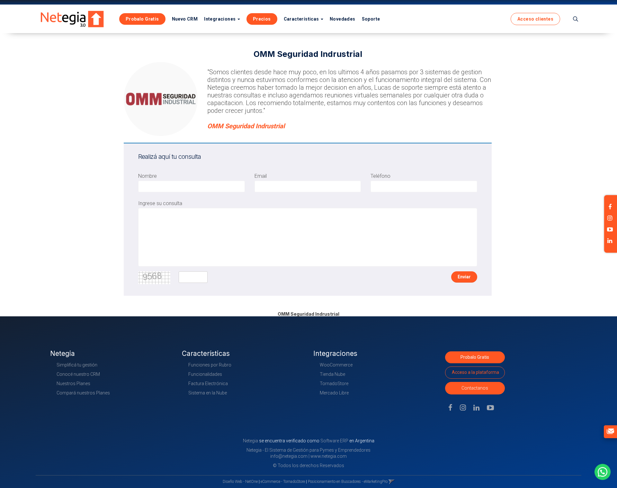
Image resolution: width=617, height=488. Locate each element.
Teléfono (380, 176)
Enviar (464, 276)
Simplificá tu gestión (77, 364)
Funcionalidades (205, 374)
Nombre (147, 176)
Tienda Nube (332, 374)
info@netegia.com (289, 456)
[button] (575, 19)
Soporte (371, 19)
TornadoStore (334, 383)
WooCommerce (336, 364)
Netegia (251, 440)
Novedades (342, 19)
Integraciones (220, 19)
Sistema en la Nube (207, 392)
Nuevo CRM (185, 19)
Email (261, 176)
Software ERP (334, 440)
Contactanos (474, 388)
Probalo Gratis (475, 357)
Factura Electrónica (208, 383)
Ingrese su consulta (160, 203)
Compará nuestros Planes (83, 392)
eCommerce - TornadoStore (283, 481)
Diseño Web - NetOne (240, 481)
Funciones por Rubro (209, 364)
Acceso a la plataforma (475, 372)
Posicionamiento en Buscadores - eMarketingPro (348, 481)
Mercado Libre (334, 392)
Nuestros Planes (73, 383)
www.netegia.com (328, 456)
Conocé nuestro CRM (78, 374)
